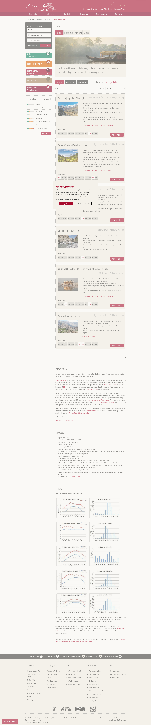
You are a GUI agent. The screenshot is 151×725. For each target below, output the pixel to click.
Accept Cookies (66, 204)
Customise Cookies (84, 204)
